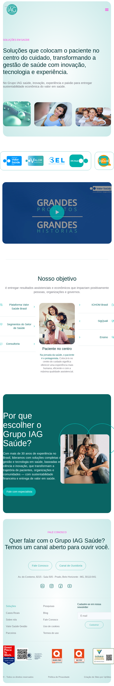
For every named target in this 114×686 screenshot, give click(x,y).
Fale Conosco (50, 619)
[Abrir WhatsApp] (106, 678)
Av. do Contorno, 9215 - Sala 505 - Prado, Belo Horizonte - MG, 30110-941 (57, 577)
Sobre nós (11, 619)
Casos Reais (13, 613)
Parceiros (11, 633)
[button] (107, 9)
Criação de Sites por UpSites (97, 677)
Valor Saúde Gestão (16, 626)
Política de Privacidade (58, 677)
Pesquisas (48, 606)
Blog (45, 613)
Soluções (11, 606)
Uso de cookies (51, 626)
